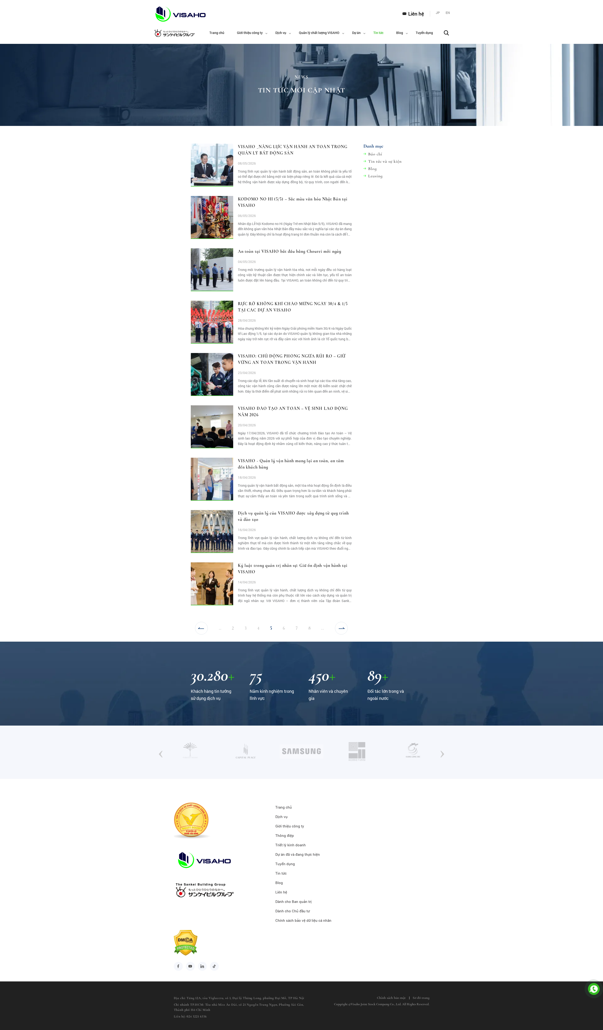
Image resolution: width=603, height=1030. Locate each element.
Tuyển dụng (424, 32)
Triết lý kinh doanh (290, 845)
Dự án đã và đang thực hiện (297, 854)
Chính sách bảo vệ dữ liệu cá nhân (303, 920)
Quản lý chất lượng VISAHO (319, 32)
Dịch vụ (280, 32)
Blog (399, 32)
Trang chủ (216, 32)
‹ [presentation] (161, 752)
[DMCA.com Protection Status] (185, 954)
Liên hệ (416, 13)
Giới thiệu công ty (250, 32)
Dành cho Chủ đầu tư (292, 911)
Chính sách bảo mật (391, 998)
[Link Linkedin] (202, 966)
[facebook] (178, 966)
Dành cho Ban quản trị (293, 901)
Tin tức (378, 32)
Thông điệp (284, 835)
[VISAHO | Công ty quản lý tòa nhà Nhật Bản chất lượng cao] (173, 13)
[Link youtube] (190, 966)
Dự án (356, 32)
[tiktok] (214, 966)
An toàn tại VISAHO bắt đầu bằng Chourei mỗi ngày (289, 251)
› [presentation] (442, 752)
